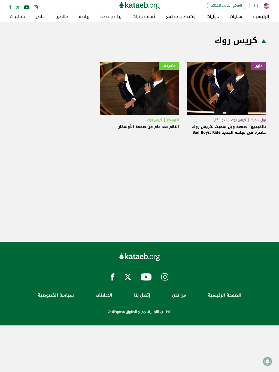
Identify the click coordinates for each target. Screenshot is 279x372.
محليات (236, 17)
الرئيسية (261, 17)
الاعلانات (104, 295)
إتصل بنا (142, 295)
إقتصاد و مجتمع (181, 17)
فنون (258, 66)
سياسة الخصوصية (56, 295)
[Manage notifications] (267, 361)
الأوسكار (220, 120)
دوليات (213, 17)
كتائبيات (17, 17)
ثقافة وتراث (143, 17)
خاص (40, 17)
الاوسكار (173, 120)
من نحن (179, 295)
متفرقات (169, 66)
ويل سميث (258, 120)
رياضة (84, 17)
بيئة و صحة (111, 17)
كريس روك (238, 120)
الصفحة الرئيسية (224, 295)
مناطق (62, 17)
